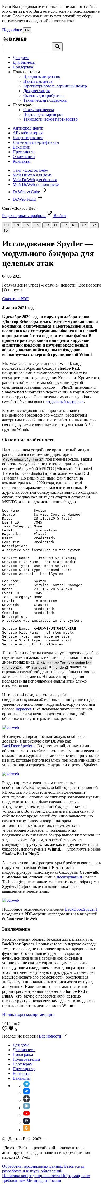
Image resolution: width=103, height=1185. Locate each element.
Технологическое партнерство (50, 119)
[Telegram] (26, 1085)
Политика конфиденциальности (31, 1175)
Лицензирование (28, 137)
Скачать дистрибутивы (43, 95)
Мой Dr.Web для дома (32, 175)
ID (6, 231)
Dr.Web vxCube (27, 192)
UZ (84, 225)
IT (55, 225)
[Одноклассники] (26, 1130)
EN (26, 225)
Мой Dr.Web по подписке (36, 184)
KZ (74, 225)
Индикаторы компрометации (28, 1014)
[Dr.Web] (14, 40)
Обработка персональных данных (33, 1166)
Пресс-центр (24, 152)
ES (36, 225)
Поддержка (23, 67)
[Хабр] (26, 1107)
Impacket (23, 709)
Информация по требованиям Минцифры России (46, 1178)
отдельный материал (65, 401)
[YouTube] (26, 1115)
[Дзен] (26, 1100)
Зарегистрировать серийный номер (55, 86)
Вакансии (21, 147)
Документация (36, 90)
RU (6, 225)
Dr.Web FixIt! (25, 199)
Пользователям (26, 1059)
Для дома (21, 57)
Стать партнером (38, 109)
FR (46, 225)
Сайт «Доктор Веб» (30, 170)
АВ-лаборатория (28, 133)
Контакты (21, 161)
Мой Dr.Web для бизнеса (35, 179)
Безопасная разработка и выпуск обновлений (43, 1168)
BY (94, 225)
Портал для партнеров (43, 114)
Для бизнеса (24, 62)
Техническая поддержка (45, 100)
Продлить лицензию (41, 76)
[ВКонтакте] (26, 1093)
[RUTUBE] (26, 1122)
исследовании (69, 877)
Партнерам (22, 1064)
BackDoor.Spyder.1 (18, 746)
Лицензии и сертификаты (36, 142)
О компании (24, 156)
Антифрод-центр (28, 128)
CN (16, 225)
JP (65, 225)
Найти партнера (37, 81)
